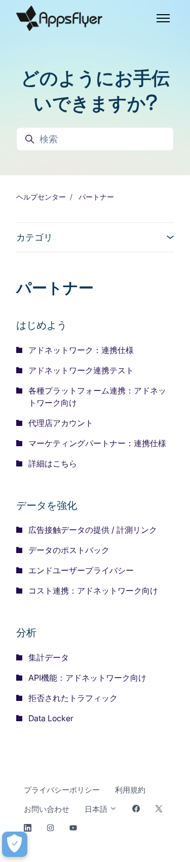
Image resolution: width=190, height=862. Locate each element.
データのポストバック (68, 550)
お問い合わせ (46, 809)
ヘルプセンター (41, 196)
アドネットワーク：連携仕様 (81, 350)
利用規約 (130, 790)
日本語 (97, 809)
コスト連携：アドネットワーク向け (93, 590)
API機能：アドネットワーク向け (87, 678)
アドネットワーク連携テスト (81, 370)
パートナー (96, 196)
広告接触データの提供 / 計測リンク (92, 530)
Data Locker (50, 718)
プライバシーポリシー (62, 790)
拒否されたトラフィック (73, 698)
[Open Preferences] (14, 844)
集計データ (48, 657)
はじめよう (41, 324)
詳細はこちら (52, 463)
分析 (26, 631)
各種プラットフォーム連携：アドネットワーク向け (97, 396)
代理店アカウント (60, 423)
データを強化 (46, 504)
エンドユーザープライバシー (81, 570)
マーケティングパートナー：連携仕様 (97, 443)
